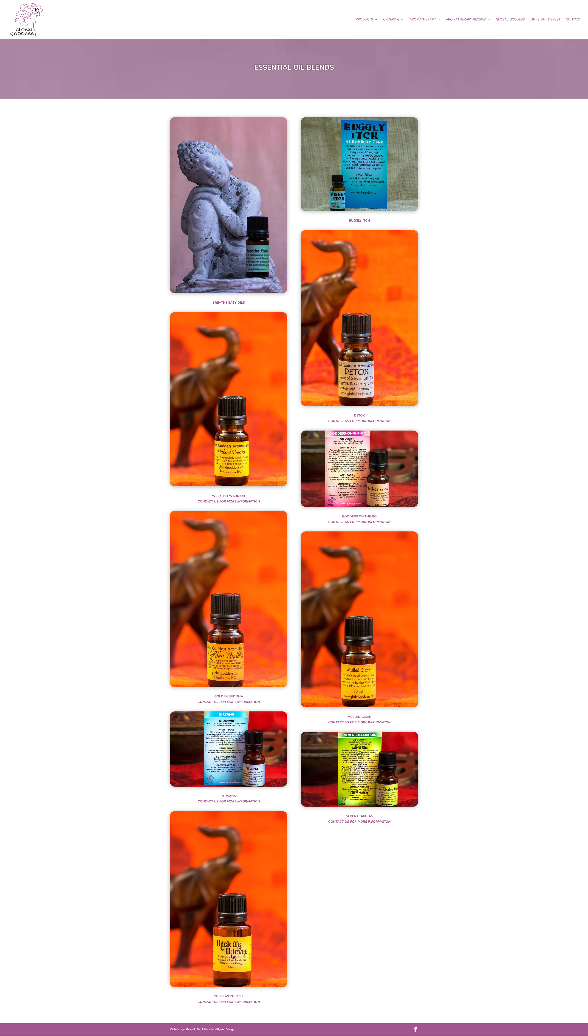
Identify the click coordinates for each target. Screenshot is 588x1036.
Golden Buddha (228, 696)
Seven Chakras (359, 816)
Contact (573, 20)
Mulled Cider (359, 717)
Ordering (391, 20)
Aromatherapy (423, 20)
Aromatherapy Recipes (466, 20)
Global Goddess (510, 20)
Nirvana (228, 796)
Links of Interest (545, 20)
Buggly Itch (359, 220)
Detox (359, 415)
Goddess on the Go (359, 516)
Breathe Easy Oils (228, 302)
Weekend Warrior (228, 496)
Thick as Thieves (228, 996)
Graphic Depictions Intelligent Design (210, 1029)
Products (364, 20)
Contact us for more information (229, 501)
